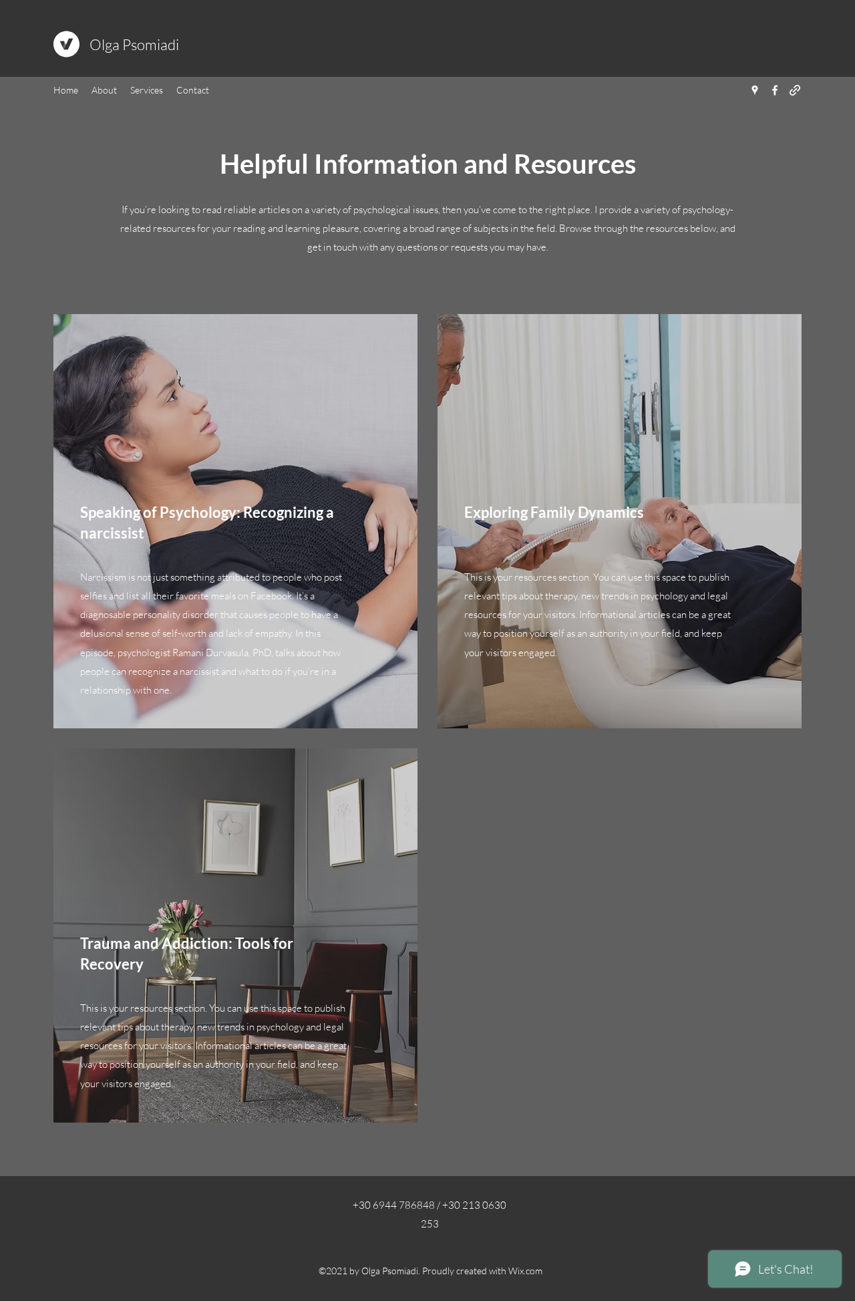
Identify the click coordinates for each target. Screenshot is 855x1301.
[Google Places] (754, 90)
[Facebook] (775, 90)
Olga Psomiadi (134, 44)
